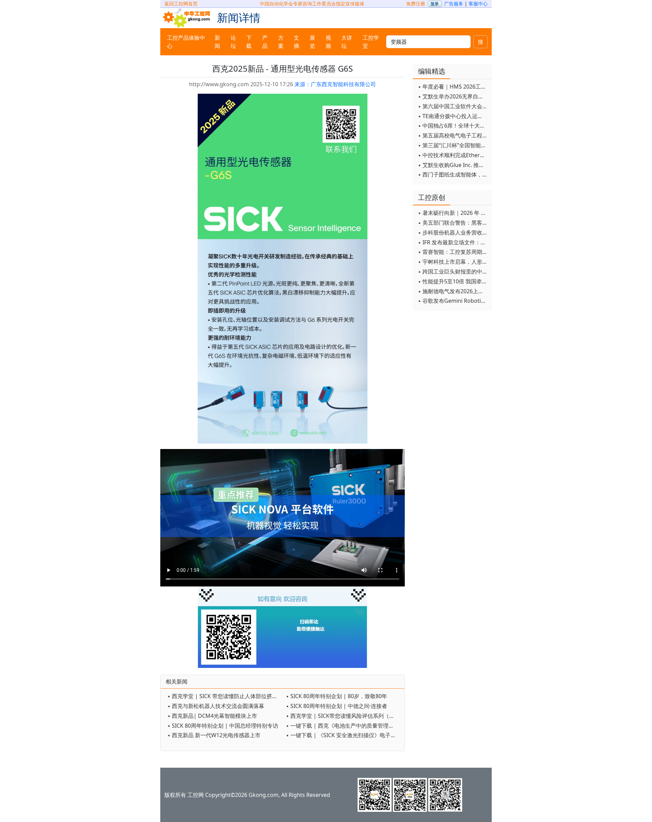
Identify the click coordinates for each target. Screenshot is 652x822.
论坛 (233, 42)
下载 (249, 42)
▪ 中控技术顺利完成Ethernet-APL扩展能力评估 (453, 155)
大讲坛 (346, 42)
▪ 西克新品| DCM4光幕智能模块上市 (212, 716)
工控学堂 (371, 42)
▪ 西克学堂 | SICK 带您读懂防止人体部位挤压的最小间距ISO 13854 (225, 696)
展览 (312, 42)
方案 (281, 42)
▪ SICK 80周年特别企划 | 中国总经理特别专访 (222, 725)
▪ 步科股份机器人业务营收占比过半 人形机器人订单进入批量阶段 (453, 232)
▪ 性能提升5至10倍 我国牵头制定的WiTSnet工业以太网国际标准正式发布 (453, 281)
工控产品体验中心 (186, 42)
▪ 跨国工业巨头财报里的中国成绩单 (453, 271)
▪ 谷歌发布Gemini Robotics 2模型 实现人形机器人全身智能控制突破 (453, 300)
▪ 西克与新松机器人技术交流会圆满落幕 (215, 706)
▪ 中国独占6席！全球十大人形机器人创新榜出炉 (453, 125)
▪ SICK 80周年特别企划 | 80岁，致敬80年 (336, 696)
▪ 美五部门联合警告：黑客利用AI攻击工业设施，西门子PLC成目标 (453, 222)
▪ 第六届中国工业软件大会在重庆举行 (453, 106)
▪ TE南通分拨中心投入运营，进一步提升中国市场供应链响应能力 (453, 116)
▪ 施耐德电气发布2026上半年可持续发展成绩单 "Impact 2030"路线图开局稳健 (453, 291)
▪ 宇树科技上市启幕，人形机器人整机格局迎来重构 (453, 261)
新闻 (217, 42)
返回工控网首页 (181, 3)
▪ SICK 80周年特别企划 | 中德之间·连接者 (336, 706)
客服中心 (478, 3)
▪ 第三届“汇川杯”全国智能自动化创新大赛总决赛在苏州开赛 (453, 145)
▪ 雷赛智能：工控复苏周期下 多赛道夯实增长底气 (453, 252)
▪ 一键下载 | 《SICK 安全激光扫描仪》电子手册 (343, 735)
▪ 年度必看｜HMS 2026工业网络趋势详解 (453, 86)
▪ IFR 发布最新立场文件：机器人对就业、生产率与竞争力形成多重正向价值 (453, 242)
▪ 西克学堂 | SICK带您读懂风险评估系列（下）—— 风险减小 (343, 716)
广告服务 (453, 3)
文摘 (296, 42)
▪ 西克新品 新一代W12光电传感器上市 (213, 735)
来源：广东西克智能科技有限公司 (335, 84)
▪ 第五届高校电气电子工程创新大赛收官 (453, 135)
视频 (328, 42)
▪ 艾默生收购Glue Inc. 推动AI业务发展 (453, 165)
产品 (265, 42)
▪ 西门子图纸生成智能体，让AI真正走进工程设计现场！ (453, 174)
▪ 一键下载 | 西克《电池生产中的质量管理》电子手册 (343, 725)
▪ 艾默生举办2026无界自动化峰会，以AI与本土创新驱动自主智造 (453, 96)
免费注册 (415, 3)
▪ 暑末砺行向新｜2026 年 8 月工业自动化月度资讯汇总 (453, 213)
